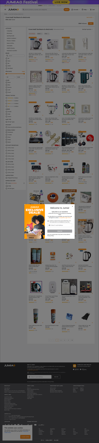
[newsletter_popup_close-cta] (72, 206)
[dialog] (49, 221)
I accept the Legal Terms (65, 217)
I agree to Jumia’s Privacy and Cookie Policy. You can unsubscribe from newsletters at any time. (60, 221)
